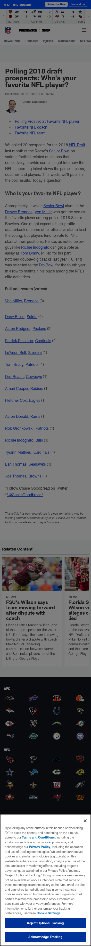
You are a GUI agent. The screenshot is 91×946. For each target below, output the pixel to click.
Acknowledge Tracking (45, 937)
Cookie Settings (48, 913)
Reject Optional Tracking (45, 923)
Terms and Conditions (38, 837)
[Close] (85, 820)
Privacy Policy (39, 847)
